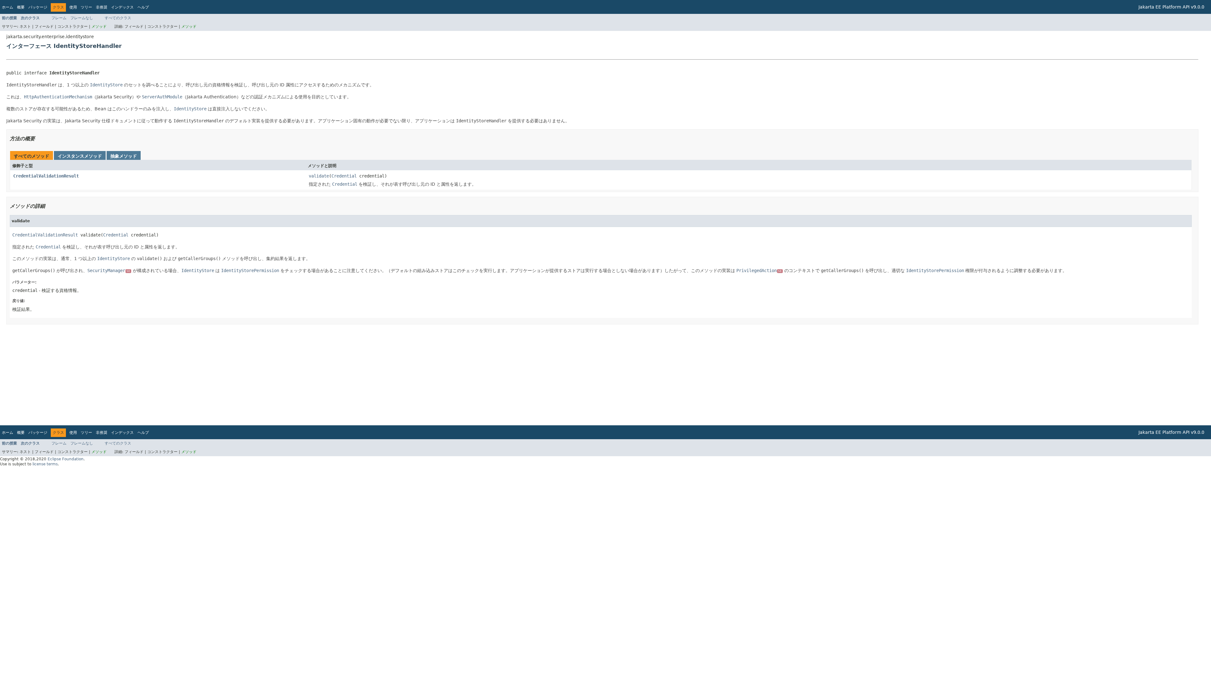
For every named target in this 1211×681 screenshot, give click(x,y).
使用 (73, 7)
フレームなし (81, 18)
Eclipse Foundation (66, 459)
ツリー (86, 7)
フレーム (59, 18)
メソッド (99, 26)
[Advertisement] (195, 375)
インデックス (122, 7)
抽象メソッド (123, 156)
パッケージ (37, 7)
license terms (45, 464)
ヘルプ (143, 7)
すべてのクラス (118, 18)
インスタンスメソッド (80, 156)
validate (319, 175)
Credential (344, 175)
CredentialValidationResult (46, 175)
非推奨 (101, 7)
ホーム (7, 7)
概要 (21, 7)
